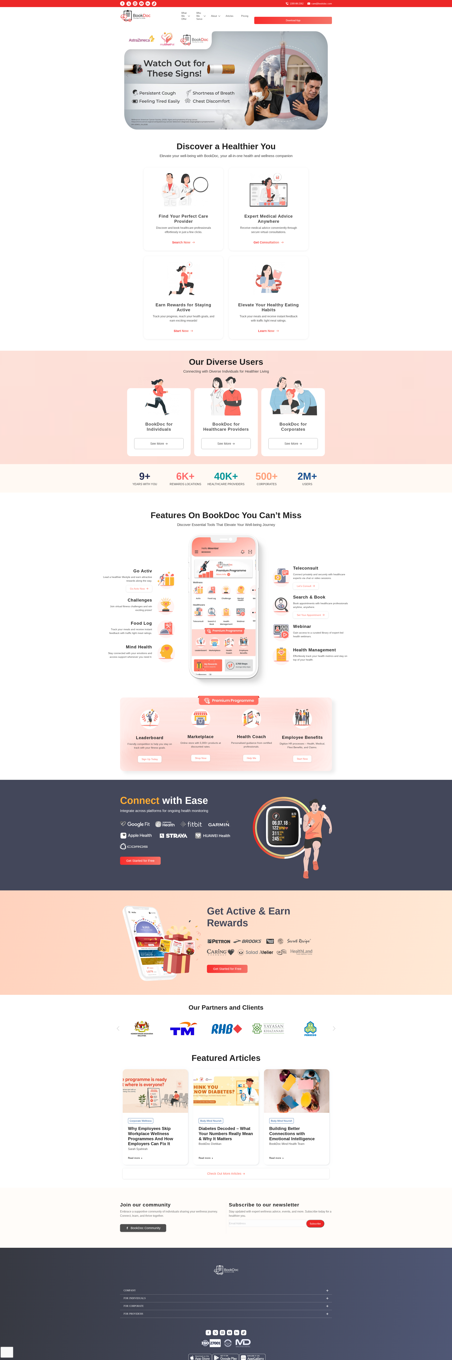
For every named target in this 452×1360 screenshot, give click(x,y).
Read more (134, 1158)
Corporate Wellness (141, 1120)
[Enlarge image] (246, 1344)
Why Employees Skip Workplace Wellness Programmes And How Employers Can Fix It (150, 1136)
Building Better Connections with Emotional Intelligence (292, 1133)
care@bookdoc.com (321, 3)
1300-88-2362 (297, 3)
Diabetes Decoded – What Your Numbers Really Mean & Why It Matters (226, 1133)
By (138, 1148)
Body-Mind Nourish (211, 1120)
